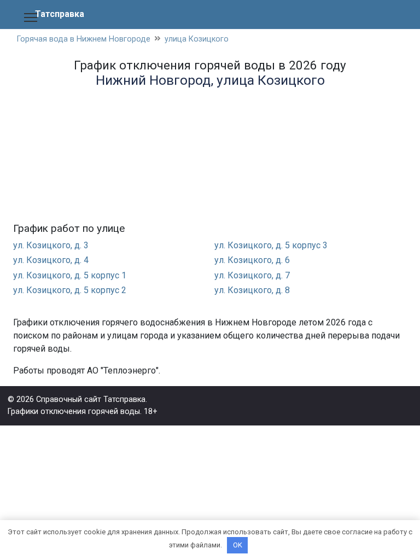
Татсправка (59, 14)
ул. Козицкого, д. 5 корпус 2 (69, 290)
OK (237, 545)
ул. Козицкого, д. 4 (51, 260)
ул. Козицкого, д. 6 (252, 260)
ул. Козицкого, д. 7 (252, 275)
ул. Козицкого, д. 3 (51, 245)
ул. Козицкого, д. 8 (252, 290)
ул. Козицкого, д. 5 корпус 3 (271, 245)
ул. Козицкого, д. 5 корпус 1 (69, 275)
